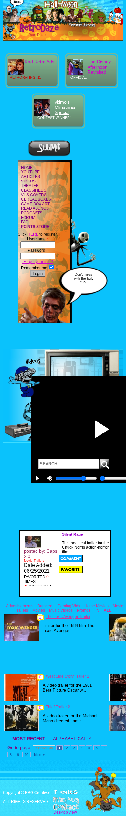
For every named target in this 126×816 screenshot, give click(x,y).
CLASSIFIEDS (33, 190)
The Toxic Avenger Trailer (68, 616)
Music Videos (61, 610)
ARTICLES (30, 176)
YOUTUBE (30, 172)
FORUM (28, 217)
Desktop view (65, 812)
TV (97, 610)
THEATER (30, 185)
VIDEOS (28, 181)
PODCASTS (31, 213)
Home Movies (96, 606)
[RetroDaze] (32, 31)
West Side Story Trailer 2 (67, 676)
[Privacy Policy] (63, 800)
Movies (38, 610)
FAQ (24, 222)
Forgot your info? (37, 261)
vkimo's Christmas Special (65, 107)
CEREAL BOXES (36, 199)
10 (26, 755)
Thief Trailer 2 (58, 707)
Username (37, 239)
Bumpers (45, 606)
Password (38, 250)
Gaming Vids (69, 606)
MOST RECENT (28, 738)
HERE (32, 234)
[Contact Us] (63, 807)
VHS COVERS (34, 195)
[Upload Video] (49, 155)
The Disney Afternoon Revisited (99, 67)
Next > (39, 755)
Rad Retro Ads (39, 61)
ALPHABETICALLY (72, 738)
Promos (83, 610)
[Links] (66, 792)
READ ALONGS (35, 208)
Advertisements (19, 606)
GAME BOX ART (35, 204)
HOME (27, 167)
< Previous (44, 748)
